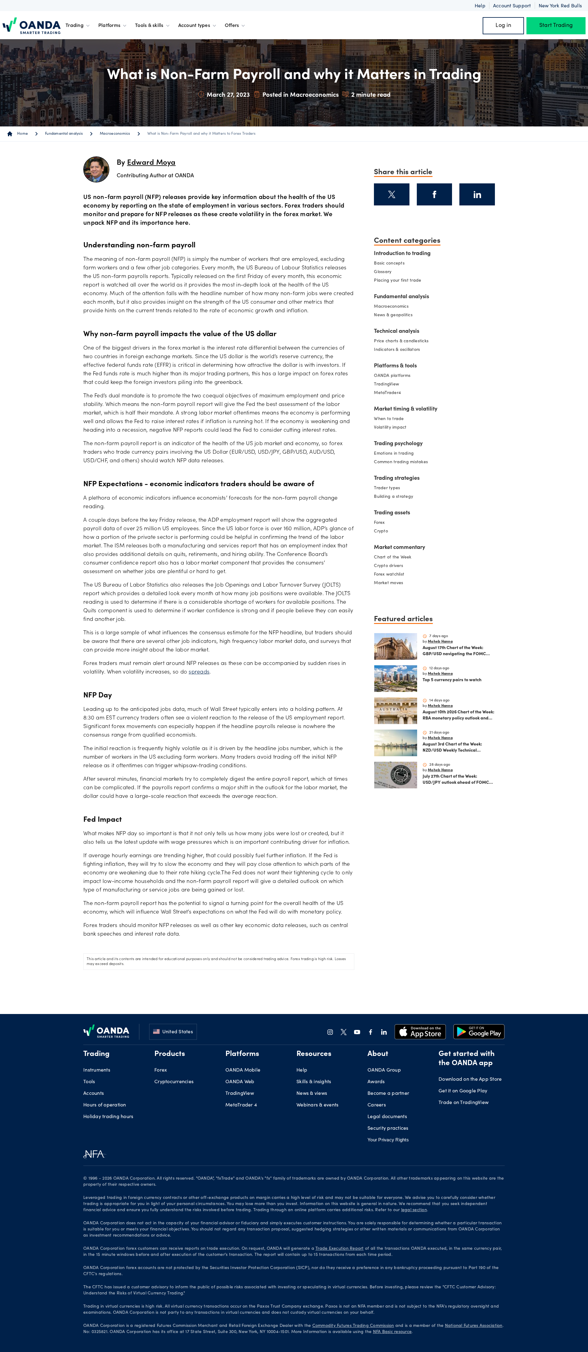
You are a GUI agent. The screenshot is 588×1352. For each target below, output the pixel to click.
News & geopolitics (393, 315)
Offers (232, 25)
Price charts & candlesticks (401, 341)
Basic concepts (389, 263)
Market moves (388, 583)
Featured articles (403, 618)
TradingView (386, 384)
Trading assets (392, 513)
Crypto (381, 531)
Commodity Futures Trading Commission (353, 1326)
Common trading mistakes (401, 462)
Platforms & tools (395, 366)
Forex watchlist (389, 575)
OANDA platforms (392, 376)
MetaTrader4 (387, 393)
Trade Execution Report (339, 1249)
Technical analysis (396, 331)
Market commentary (399, 547)
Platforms (109, 25)
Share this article (403, 171)
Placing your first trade (397, 281)
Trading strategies (397, 478)
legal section (414, 1210)
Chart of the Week (392, 557)
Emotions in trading (394, 454)
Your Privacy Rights (388, 1139)
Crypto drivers (388, 566)
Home (22, 134)
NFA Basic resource (392, 1332)
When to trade (389, 419)
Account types (194, 25)
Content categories (407, 240)
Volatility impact (390, 428)
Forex (379, 523)
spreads (199, 672)
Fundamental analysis (64, 134)
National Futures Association (474, 1326)
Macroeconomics (115, 134)
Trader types (387, 488)
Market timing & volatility (405, 409)
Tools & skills (149, 25)
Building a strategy (393, 497)
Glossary (382, 272)
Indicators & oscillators (397, 350)
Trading (75, 25)
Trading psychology (398, 444)
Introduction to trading (402, 254)
